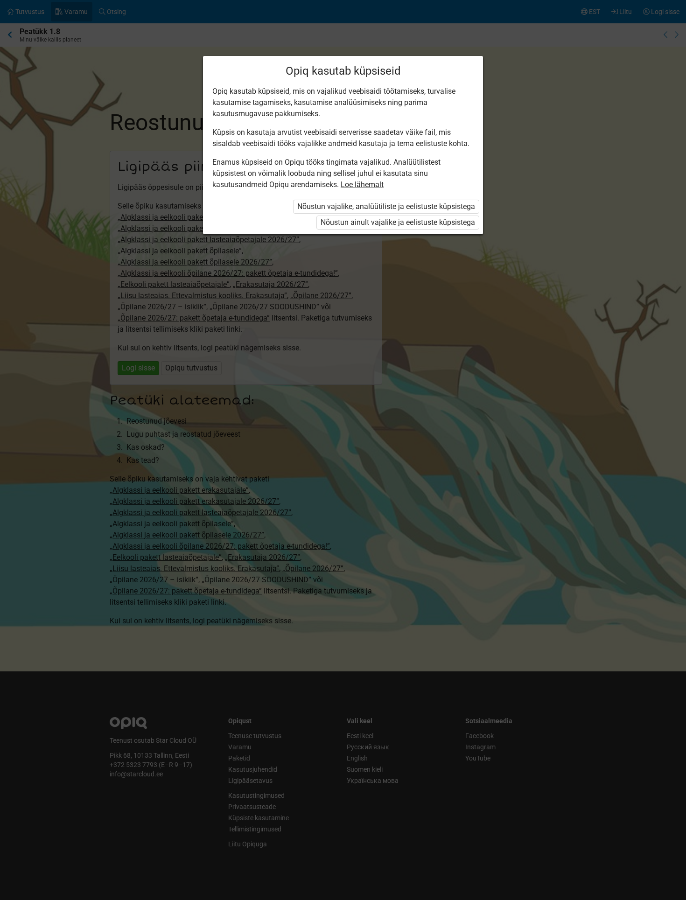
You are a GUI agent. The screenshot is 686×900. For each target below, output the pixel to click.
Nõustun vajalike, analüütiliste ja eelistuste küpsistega (386, 206)
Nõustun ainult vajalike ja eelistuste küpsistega (398, 222)
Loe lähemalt (362, 184)
